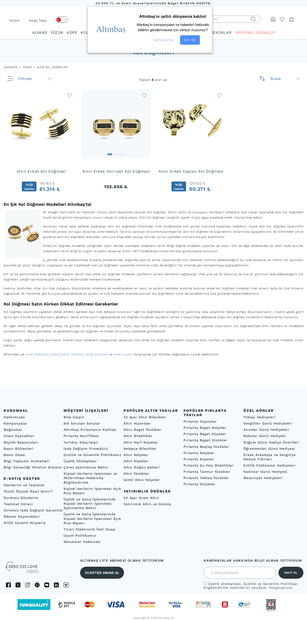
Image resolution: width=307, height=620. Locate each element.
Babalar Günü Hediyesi (264, 436)
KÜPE (72, 32)
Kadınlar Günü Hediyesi (265, 472)
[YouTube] (46, 585)
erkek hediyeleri (36, 354)
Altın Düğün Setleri (142, 467)
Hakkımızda (14, 417)
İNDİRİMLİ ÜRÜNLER (255, 32)
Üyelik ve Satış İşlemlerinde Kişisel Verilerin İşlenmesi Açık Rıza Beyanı (92, 518)
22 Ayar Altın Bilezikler (145, 417)
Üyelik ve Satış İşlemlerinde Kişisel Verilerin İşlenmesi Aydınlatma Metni (90, 503)
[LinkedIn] (56, 585)
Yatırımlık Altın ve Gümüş (147, 504)
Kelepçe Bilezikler (140, 448)
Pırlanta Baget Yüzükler (205, 440)
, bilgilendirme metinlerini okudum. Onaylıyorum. (251, 586)
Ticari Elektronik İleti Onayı (90, 529)
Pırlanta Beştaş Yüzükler (206, 446)
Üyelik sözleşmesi (224, 584)
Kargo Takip (38, 20)
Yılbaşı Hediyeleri (259, 417)
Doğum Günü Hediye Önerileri (271, 442)
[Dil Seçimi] (62, 20)
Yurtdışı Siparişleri (81, 442)
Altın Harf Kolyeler (141, 442)
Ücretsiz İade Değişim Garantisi (33, 510)
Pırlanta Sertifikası (81, 436)
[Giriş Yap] (273, 19)
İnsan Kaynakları (19, 436)
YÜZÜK (56, 32)
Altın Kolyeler (136, 454)
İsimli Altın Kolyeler (142, 480)
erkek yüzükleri (97, 354)
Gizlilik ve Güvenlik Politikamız (92, 454)
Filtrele (25, 78)
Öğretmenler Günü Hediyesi (269, 448)
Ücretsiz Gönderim (21, 497)
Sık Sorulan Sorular (82, 423)
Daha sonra (163, 40)
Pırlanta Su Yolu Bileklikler (208, 465)
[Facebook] (8, 585)
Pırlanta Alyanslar (200, 421)
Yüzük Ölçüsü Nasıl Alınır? (28, 491)
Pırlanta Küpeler (198, 459)
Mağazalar (13, 430)
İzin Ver (190, 40)
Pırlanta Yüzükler (199, 484)
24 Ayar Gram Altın (141, 497)
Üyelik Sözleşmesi (80, 461)
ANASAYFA (11, 67)
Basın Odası (14, 454)
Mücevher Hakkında (82, 542)
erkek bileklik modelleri (67, 354)
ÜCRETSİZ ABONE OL (102, 573)
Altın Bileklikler (138, 436)
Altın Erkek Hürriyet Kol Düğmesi (116, 171)
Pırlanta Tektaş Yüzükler (206, 478)
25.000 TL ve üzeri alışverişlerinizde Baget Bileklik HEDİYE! (153, 3)
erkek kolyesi (123, 354)
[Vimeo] (66, 585)
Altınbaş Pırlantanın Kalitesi (90, 430)
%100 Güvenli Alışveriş (25, 523)
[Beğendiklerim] (282, 19)
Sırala (275, 78)
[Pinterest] (37, 585)
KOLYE (87, 32)
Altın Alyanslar (137, 423)
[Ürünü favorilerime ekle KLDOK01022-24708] (219, 95)
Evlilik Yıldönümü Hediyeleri (269, 465)
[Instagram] (27, 585)
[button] (41, 152)
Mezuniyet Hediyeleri (263, 478)
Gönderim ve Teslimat (24, 485)
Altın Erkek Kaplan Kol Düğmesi (191, 171)
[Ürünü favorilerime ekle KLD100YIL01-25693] (144, 95)
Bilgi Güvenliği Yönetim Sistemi (33, 467)
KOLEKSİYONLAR (214, 32)
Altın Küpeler (136, 461)
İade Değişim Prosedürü (86, 448)
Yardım (14, 20)
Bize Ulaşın (74, 417)
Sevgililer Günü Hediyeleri (267, 423)
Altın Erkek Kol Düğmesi (41, 171)
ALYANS (39, 32)
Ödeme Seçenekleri (22, 516)
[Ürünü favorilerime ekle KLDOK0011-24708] (69, 95)
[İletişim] (23, 569)
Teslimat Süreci (18, 504)
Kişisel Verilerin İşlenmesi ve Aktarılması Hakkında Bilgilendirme (90, 478)
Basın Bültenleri (19, 448)
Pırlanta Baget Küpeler (204, 434)
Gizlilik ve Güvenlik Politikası (270, 584)
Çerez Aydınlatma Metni (86, 467)
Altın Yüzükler (136, 473)
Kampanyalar (16, 423)
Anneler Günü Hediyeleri (266, 430)
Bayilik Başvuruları (21, 442)
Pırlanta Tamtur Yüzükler (206, 472)
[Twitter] (18, 585)
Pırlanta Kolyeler (198, 453)
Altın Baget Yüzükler (142, 430)
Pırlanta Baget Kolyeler (204, 428)
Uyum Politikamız (80, 535)
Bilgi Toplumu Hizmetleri (27, 461)
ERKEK (27, 67)
